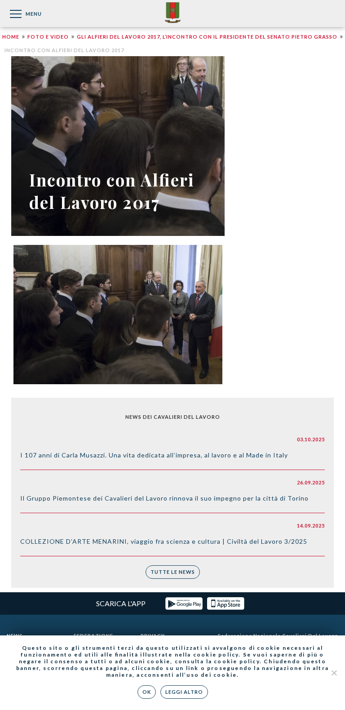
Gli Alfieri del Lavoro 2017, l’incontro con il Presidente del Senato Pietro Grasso (207, 37)
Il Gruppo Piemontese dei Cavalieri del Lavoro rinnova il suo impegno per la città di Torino (164, 498)
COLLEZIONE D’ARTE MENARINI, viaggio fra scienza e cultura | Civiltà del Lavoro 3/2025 (163, 541)
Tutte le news (172, 572)
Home (10, 37)
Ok (146, 692)
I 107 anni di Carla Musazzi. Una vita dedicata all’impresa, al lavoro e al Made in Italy (154, 455)
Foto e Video (48, 37)
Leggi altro (184, 692)
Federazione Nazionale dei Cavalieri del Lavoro (173, 13)
